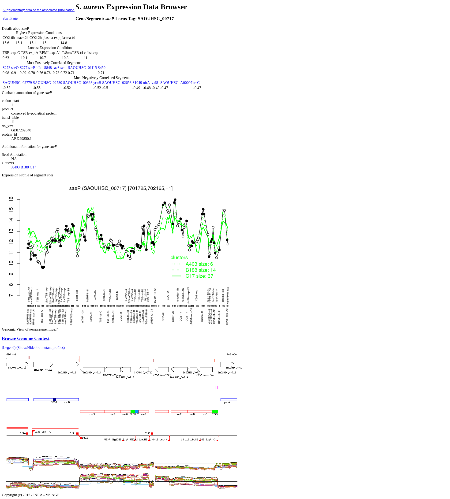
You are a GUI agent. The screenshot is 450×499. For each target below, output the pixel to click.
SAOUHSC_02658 (116, 83)
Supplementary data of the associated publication (39, 10)
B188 (25, 167)
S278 (6, 68)
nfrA (146, 83)
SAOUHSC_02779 (17, 83)
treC (196, 83)
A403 (15, 167)
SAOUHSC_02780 (47, 83)
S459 (101, 68)
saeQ (15, 68)
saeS (56, 68)
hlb (39, 68)
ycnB (97, 83)
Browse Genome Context (25, 338)
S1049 (137, 83)
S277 (23, 68)
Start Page (10, 18)
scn (62, 68)
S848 (48, 68)
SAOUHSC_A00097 (176, 83)
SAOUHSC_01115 (82, 68)
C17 (33, 167)
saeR (32, 68)
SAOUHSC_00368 (77, 83)
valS (155, 83)
